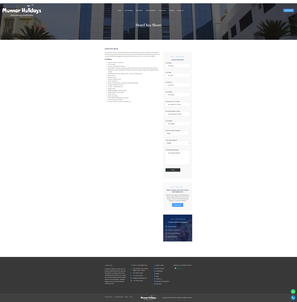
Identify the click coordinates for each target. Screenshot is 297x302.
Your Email (168, 72)
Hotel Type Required (171, 140)
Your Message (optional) (172, 150)
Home (119, 10)
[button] (292, 1)
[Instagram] (277, 1)
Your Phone (169, 82)
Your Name (168, 63)
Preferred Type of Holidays (173, 130)
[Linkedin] (280, 1)
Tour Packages (128, 10)
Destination (139, 10)
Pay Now (171, 10)
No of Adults (169, 92)
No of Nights (169, 121)
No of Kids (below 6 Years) (173, 111)
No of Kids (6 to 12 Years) (172, 101)
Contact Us (180, 10)
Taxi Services (162, 10)
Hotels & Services (151, 10)
